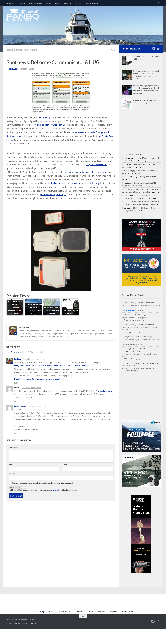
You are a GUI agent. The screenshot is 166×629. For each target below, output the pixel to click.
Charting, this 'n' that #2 (148, 177)
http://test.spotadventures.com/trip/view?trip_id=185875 (37, 379)
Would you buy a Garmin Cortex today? (137, 336)
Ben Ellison (13, 69)
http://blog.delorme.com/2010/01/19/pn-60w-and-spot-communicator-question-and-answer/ (51, 366)
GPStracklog (44, 117)
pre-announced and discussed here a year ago (86, 172)
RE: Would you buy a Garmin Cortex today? (138, 303)
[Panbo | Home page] (22, 15)
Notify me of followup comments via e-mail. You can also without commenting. (43, 490)
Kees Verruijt (129, 332)
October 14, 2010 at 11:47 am (35, 359)
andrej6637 (128, 359)
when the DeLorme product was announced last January (72, 183)
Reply (16, 383)
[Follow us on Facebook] (153, 48)
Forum (48, 3)
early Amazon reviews (96, 164)
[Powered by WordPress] (16, 623)
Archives (78, 3)
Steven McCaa (129, 344)
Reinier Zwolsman (20, 406)
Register (67, 3)
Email (65, 465)
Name (11, 465)
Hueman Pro (33, 623)
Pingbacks (36, 352)
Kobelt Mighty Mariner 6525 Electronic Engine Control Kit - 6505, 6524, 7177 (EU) (139, 350)
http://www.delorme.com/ (101, 391)
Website (12, 473)
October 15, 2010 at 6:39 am (31, 388)
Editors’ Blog (10, 3)
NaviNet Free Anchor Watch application (137, 315)
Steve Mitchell (129, 310)
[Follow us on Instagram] (158, 48)
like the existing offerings (53, 194)
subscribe (57, 490)
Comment (13, 447)
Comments (17, 352)
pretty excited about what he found (47, 124)
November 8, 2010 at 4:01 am (40, 406)
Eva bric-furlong (130, 371)
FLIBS (89, 198)
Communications (15, 50)
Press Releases (35, 3)
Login (57, 3)
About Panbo (92, 3)
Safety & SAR (31, 50)
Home (22, 3)
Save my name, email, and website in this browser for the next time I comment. (42, 483)
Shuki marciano (130, 320)
